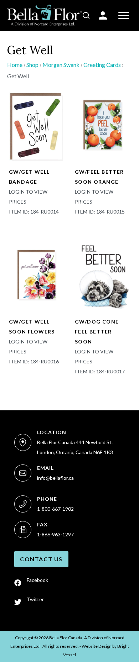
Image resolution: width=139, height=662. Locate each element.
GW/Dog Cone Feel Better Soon (97, 332)
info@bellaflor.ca (55, 478)
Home (14, 64)
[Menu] (123, 16)
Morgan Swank (60, 64)
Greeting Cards (102, 64)
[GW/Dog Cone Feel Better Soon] (102, 275)
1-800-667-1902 (55, 509)
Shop (32, 64)
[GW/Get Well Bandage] (36, 125)
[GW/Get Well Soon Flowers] (36, 275)
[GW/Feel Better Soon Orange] (102, 125)
